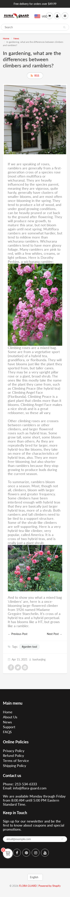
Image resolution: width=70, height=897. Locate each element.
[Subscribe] (62, 839)
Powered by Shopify (49, 885)
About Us (10, 717)
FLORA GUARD (28, 885)
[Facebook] (17, 853)
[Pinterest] (26, 853)
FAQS (7, 732)
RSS (36, 75)
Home (6, 38)
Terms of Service (16, 760)
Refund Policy (13, 755)
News (16, 38)
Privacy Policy (13, 751)
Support (9, 727)
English (34, 877)
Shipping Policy (14, 765)
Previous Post (19, 633)
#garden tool (29, 646)
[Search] (64, 27)
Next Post (53, 633)
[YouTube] (45, 853)
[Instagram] (35, 853)
